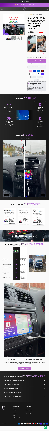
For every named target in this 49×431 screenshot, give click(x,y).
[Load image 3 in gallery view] (18, 38)
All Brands (15, 410)
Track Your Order (16, 417)
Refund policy (28, 413)
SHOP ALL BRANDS (24, 368)
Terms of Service (29, 410)
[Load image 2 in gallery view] (13, 38)
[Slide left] (4, 38)
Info (14, 415)
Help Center (15, 413)
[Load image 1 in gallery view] (8, 38)
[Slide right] (23, 38)
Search (27, 408)
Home (14, 408)
